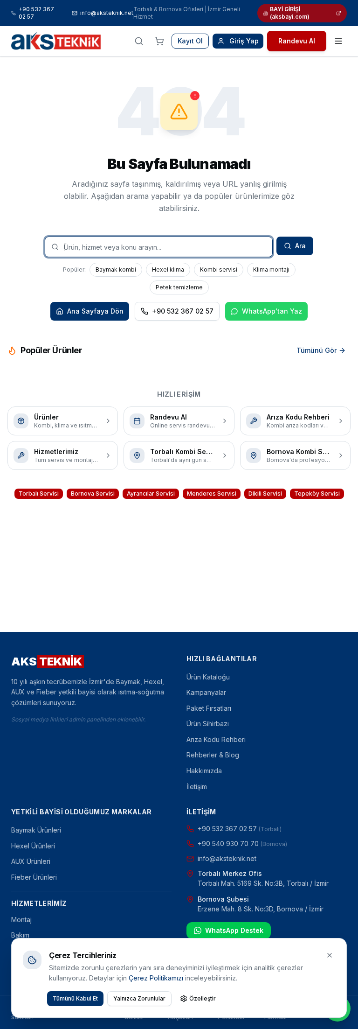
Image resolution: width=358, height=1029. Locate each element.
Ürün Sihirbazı (207, 724)
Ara (300, 246)
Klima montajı (271, 269)
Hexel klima (168, 269)
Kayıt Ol (190, 41)
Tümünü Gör (316, 350)
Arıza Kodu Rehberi (216, 739)
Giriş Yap (244, 41)
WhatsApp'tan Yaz (272, 311)
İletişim (196, 787)
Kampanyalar (206, 692)
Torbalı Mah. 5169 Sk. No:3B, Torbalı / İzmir (263, 883)
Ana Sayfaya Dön (95, 311)
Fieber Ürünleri (34, 877)
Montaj (21, 920)
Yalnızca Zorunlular (139, 998)
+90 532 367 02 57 (36, 13)
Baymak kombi (116, 269)
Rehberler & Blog (212, 755)
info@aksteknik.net (106, 12)
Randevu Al (296, 41)
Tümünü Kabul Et (75, 998)
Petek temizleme (179, 287)
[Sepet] (159, 41)
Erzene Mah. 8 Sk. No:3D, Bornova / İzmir (261, 909)
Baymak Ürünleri (36, 830)
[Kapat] (329, 955)
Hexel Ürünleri (33, 846)
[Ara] (139, 41)
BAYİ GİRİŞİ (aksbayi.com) (290, 13)
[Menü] (338, 41)
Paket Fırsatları (208, 708)
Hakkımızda (204, 771)
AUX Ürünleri (30, 861)
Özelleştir (202, 998)
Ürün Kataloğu (208, 677)
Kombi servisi (218, 269)
